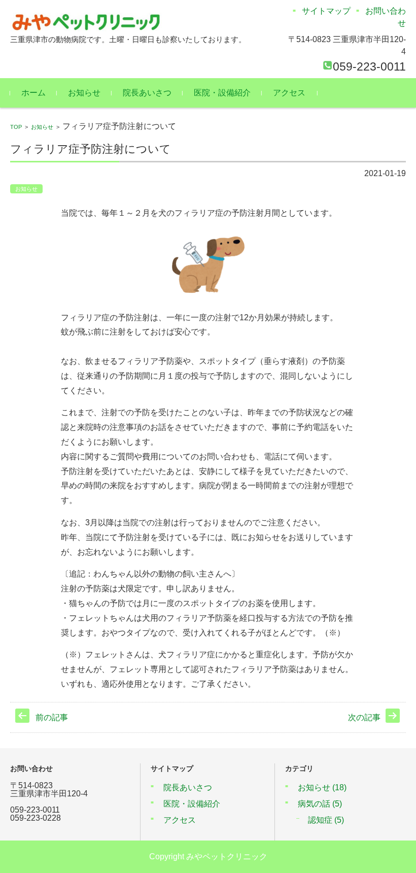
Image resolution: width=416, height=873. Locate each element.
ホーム (33, 92)
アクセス (289, 92)
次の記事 (364, 717)
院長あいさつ (147, 92)
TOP (16, 127)
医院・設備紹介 (222, 92)
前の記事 (52, 717)
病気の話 (320, 803)
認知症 (326, 820)
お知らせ (84, 92)
